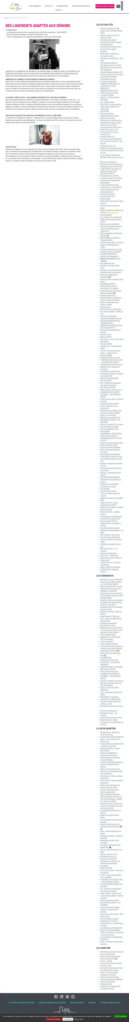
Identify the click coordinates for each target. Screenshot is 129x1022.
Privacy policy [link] (78, 1019)
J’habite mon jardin (106, 984)
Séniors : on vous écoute (108, 415)
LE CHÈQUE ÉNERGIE (107, 95)
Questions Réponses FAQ (81, 6)
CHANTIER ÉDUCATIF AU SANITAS (111, 667)
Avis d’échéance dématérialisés (110, 454)
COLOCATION (104, 111)
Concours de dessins (106, 641)
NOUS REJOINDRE (106, 355)
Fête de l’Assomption (107, 113)
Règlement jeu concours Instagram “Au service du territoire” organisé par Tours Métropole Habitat (111, 581)
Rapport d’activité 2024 (107, 118)
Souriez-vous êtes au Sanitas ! (109, 404)
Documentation (62, 6)
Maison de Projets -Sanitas (108, 720)
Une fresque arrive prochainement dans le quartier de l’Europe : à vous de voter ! (111, 141)
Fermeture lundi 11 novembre (109, 176)
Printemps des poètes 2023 (109, 660)
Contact (58, 10)
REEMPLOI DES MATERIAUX (109, 378)
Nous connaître (35, 6)
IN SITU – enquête (106, 961)
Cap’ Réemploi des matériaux (109, 970)
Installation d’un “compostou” (109, 921)
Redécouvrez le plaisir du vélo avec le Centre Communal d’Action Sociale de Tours (111, 150)
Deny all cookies (54, 1019)
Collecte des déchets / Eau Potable (111, 498)
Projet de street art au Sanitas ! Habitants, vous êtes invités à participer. (110, 909)
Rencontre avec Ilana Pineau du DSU (111, 952)
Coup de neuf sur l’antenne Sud (110, 537)
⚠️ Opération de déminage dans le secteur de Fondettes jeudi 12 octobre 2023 (111, 228)
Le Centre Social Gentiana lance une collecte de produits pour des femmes (111, 764)
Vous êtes (48, 6)
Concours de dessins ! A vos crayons (111, 424)
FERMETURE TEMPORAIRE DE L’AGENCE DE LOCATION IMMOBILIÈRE (110, 86)
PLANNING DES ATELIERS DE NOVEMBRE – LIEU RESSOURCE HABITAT (110, 394)
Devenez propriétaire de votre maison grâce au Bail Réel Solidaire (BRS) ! (111, 30)
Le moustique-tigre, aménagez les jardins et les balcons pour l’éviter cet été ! (111, 219)
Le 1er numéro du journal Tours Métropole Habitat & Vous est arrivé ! (111, 157)
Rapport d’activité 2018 (107, 982)
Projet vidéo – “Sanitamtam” (109, 556)
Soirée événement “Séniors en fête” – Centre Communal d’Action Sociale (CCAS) (111, 618)
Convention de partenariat (108, 623)
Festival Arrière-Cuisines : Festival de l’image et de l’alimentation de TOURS (111, 244)
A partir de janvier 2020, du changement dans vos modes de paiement (110, 523)
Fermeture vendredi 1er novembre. (111, 178)
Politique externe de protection (21, 1002)
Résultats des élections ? (108, 295)
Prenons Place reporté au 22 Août (111, 717)
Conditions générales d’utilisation (52, 1002)
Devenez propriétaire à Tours (109, 429)
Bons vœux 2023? (106, 381)
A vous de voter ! (105, 307)
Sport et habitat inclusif (107, 954)
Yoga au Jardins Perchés (108, 635)
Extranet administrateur (110, 1002)
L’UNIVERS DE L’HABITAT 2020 (110, 699)
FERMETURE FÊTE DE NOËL (109, 93)
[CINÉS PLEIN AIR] (106, 868)
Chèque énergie (105, 199)
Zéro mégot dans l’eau (107, 263)
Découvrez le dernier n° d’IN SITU (111, 558)
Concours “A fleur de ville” (108, 491)
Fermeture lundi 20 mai (107, 196)
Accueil (6, 17)
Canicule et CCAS (105, 334)
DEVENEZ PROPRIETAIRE (108, 254)
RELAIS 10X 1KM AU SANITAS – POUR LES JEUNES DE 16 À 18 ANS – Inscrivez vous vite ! (111, 932)
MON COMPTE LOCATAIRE (106, 6)
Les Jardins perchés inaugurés (109, 528)
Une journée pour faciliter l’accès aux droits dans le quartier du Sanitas (110, 49)
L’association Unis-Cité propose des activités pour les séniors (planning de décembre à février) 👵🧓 (111, 648)
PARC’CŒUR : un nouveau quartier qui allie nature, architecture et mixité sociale (111, 106)
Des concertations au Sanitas (109, 427)
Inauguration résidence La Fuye (110, 357)
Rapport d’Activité (106, 337)
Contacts (92, 1002)
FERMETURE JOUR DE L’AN (109, 90)
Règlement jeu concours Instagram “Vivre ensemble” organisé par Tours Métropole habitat (111, 595)
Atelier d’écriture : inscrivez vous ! (111, 390)
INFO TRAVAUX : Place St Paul (110, 535)
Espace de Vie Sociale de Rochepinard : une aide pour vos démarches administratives (110, 861)
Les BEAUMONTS (105, 658)
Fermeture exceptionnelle (108, 40)
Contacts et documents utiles (109, 977)
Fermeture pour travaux (107, 194)
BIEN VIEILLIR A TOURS (107, 625)
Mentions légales (77, 1002)
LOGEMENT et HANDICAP (108, 591)
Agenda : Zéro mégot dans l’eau (110, 769)
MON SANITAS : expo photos (109, 697)
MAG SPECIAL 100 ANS (107, 387)
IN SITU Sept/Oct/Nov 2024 (109, 185)
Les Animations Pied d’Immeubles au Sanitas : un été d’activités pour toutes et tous (111, 739)
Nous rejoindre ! (105, 431)
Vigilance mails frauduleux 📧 (109, 256)
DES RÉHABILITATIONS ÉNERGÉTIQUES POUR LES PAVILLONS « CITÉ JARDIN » (109, 286)
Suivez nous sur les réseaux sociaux (111, 443)
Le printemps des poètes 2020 (110, 519)
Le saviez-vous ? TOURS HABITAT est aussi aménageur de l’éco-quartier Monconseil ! (111, 189)
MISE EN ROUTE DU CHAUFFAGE (110, 309)
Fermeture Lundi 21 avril (108, 146)
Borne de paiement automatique (110, 447)
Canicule (103, 482)
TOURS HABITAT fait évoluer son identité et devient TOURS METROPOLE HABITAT (110, 171)
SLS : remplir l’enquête (107, 102)
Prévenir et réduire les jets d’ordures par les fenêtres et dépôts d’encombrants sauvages (111, 76)
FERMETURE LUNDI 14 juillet (109, 116)
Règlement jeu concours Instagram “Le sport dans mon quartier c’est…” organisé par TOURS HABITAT (111, 630)
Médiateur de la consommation (110, 417)
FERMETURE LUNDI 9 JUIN (109, 130)
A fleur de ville (104, 560)
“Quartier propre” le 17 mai (108, 854)
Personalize (67, 1019)
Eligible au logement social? (109, 445)
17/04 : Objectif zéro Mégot (109, 644)
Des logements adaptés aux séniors (111, 364)
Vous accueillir (104, 489)
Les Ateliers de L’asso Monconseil (111, 516)
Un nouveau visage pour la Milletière (111, 979)
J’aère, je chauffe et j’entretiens (110, 567)
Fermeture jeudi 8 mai (107, 136)
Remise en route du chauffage (109, 224)
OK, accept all (121, 1016)
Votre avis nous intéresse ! (108, 162)
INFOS (102, 500)
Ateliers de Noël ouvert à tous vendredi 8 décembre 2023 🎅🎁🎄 (111, 826)
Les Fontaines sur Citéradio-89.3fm (111, 928)
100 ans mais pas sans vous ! (109, 671)
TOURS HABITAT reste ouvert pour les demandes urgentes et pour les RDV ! (111, 459)
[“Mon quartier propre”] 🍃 (108, 856)
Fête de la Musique (106, 344)
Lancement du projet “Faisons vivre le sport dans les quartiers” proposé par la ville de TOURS (111, 806)
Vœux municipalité (106, 215)
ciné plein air (104, 866)
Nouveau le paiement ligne (108, 553)
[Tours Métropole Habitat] (15, 6)
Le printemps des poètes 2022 (110, 371)
